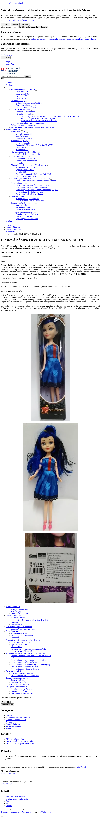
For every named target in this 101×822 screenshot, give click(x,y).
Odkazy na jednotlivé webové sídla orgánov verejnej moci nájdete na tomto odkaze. (63, 39)
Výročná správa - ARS (25, 170)
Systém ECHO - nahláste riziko (28, 154)
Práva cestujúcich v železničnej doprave (31, 187)
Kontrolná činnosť (13, 227)
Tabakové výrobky (23, 205)
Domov (9, 83)
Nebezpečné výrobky (14, 229)
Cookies (9, 806)
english (8, 62)
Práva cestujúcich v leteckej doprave (30, 194)
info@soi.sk (81, 767)
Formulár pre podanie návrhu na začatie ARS (33, 174)
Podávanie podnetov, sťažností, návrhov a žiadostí (25, 653)
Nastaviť (15, 24)
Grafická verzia (7, 55)
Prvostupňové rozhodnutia (26, 158)
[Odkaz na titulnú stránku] (11, 74)
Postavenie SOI (22, 92)
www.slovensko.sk (8, 773)
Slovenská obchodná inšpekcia (18, 717)
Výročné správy (22, 136)
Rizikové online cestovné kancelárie (30, 123)
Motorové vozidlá (23, 143)
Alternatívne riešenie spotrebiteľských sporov (23, 640)
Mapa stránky (11, 803)
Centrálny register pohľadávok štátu (20, 743)
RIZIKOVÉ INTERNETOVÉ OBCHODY (38, 118)
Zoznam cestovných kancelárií (27, 199)
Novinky (9, 85)
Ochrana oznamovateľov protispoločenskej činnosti (36, 181)
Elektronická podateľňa (15, 739)
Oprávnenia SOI (22, 94)
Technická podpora (13, 726)
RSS (7, 801)
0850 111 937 (6, 784)
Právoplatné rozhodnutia (25, 167)
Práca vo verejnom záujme (26, 105)
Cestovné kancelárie (14, 671)
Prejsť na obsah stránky (15, 3)
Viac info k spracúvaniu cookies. (21, 20)
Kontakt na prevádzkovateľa (17, 799)
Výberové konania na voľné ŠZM (29, 103)
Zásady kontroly (22, 98)
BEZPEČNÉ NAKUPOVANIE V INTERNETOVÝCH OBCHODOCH (50, 116)
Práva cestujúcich (12, 658)
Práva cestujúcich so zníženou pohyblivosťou (33, 185)
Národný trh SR (22, 150)
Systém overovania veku (25, 210)
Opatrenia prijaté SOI (24, 216)
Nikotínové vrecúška (24, 207)
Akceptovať (24, 24)
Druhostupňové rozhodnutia (27, 161)
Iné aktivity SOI (22, 96)
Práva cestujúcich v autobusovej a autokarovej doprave (37, 190)
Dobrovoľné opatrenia (24, 138)
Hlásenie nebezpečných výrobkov (19, 627)
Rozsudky (20, 163)
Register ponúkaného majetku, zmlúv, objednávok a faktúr (33, 127)
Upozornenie (21, 147)
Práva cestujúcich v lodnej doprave (29, 192)
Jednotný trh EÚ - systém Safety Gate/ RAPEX (34, 145)
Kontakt (9, 221)
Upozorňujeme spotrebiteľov (27, 219)
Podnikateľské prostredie (25, 112)
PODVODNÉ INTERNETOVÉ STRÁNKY (39, 121)
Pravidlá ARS (21, 172)
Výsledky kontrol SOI (24, 134)
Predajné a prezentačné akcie (27, 214)
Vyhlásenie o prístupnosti (15, 797)
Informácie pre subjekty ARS (27, 176)
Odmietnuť (5, 24)
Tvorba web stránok (9, 812)
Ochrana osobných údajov (26, 107)
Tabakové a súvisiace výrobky (17, 678)
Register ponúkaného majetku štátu (19, 741)
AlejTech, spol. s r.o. (46, 812)
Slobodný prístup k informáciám (23, 125)
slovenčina (10, 64)
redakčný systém (24, 812)
